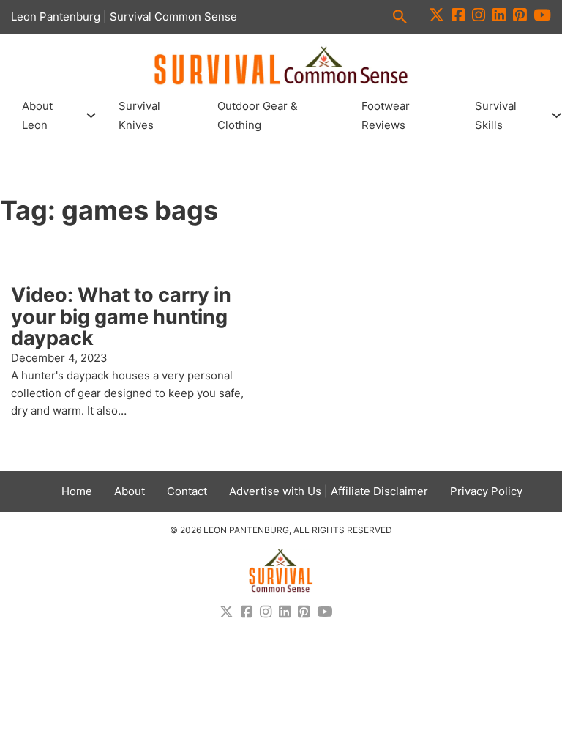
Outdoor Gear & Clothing (257, 115)
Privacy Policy (486, 491)
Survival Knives (139, 115)
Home (76, 491)
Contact (187, 491)
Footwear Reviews (385, 115)
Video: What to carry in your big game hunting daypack (121, 316)
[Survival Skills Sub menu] (556, 115)
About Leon (37, 115)
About (129, 491)
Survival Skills (496, 115)
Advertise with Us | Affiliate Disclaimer (328, 491)
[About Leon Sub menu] (91, 115)
